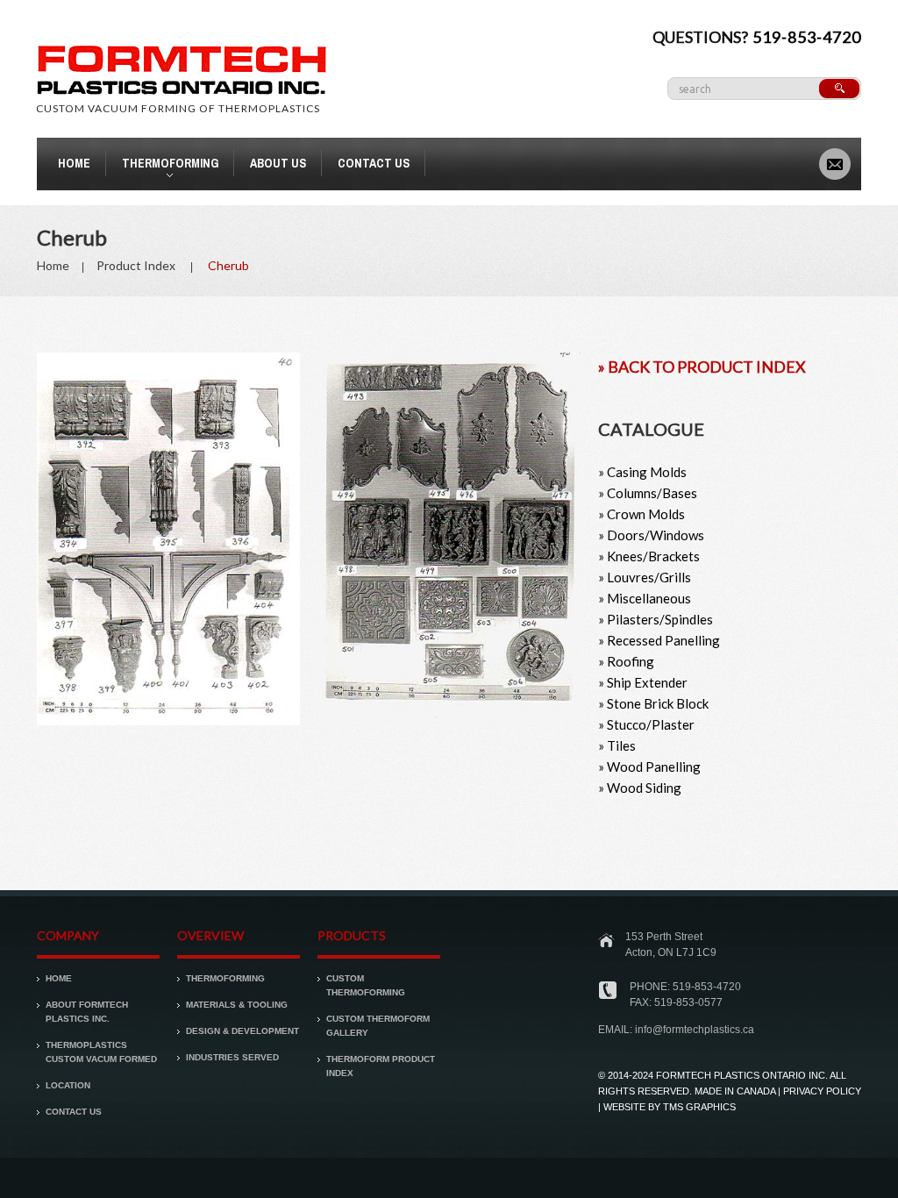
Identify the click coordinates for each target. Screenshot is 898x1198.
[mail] (835, 162)
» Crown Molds (641, 514)
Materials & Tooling (237, 1004)
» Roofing (626, 661)
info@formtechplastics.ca (694, 1029)
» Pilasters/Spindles (655, 619)
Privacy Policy (822, 1091)
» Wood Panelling (649, 766)
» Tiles (617, 745)
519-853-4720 (806, 36)
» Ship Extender (643, 682)
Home (74, 163)
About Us (278, 163)
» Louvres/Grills (644, 577)
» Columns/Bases (647, 493)
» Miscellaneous (644, 598)
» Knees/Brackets (649, 556)
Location (68, 1085)
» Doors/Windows (651, 535)
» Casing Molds (642, 472)
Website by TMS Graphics (669, 1107)
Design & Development (242, 1031)
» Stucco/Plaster (646, 724)
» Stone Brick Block (653, 703)
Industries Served (232, 1057)
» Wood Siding (639, 787)
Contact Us (374, 163)
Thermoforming (162, 165)
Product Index (135, 265)
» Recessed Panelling (659, 640)
